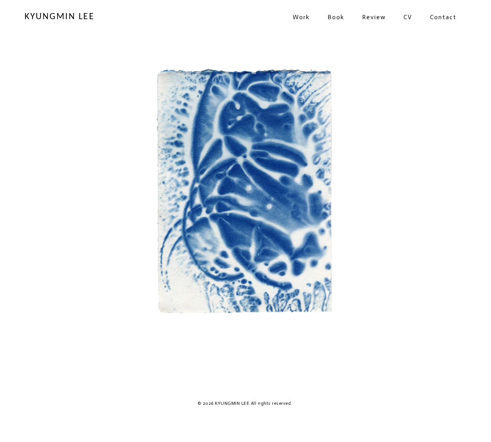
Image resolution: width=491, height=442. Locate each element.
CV (408, 17)
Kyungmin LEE (59, 16)
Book (336, 17)
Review (374, 17)
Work (301, 17)
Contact (443, 17)
